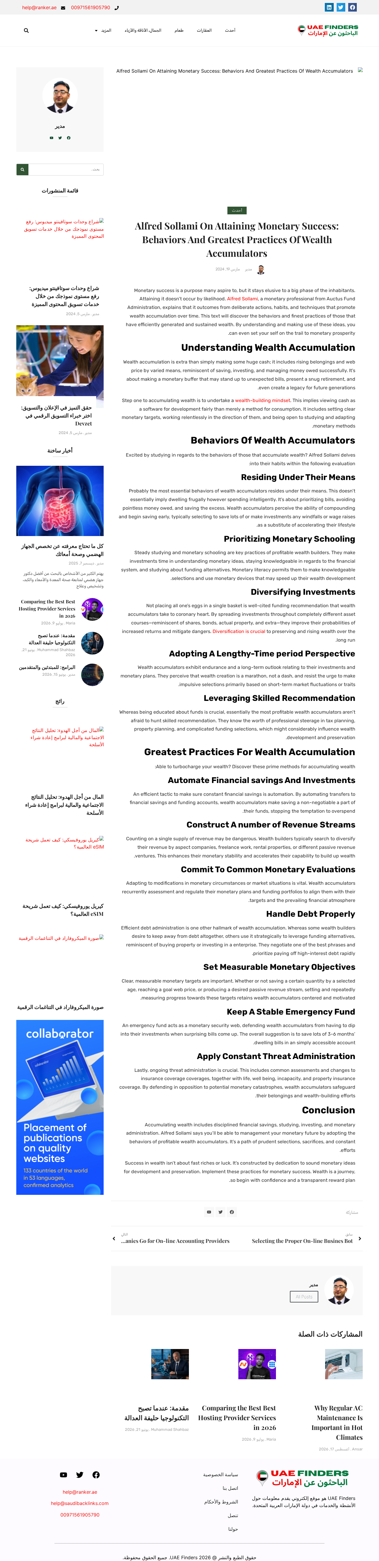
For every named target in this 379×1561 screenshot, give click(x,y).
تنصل (233, 1515)
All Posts (304, 1296)
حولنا (233, 1529)
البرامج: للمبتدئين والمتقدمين (47, 667)
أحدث (230, 30)
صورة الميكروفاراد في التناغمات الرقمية (60, 1006)
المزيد (106, 30)
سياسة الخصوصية (220, 1474)
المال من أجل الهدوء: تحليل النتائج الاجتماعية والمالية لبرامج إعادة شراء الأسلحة (64, 804)
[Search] (22, 169)
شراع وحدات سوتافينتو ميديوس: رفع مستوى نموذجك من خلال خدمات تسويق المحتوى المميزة (64, 295)
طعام (179, 30)
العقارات (204, 30)
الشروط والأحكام (221, 1502)
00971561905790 (79, 1515)
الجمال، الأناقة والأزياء (143, 30)
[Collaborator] (60, 1193)
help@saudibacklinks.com (80, 1503)
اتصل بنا (230, 1488)
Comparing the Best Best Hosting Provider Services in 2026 (237, 1417)
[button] (352, 7)
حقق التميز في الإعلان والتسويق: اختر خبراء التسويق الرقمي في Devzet (56, 415)
